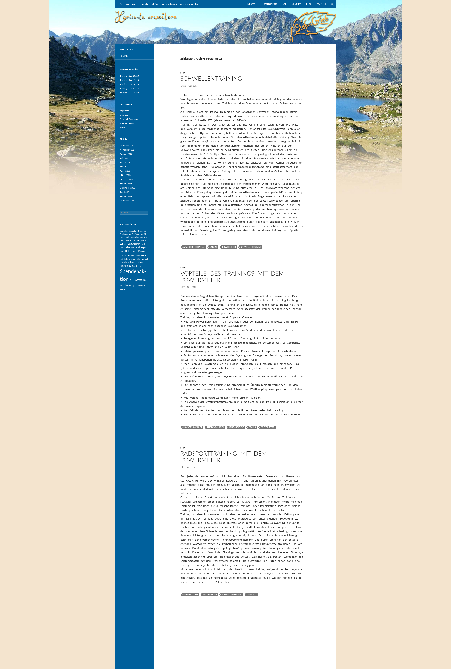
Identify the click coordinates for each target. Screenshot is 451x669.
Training (321, 4)
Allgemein (124, 111)
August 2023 (126, 154)
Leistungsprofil (134, 244)
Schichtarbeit (129, 259)
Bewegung (142, 231)
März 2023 (125, 175)
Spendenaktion (127, 123)
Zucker (123, 289)
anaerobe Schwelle (128, 231)
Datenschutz (270, 4)
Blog (308, 4)
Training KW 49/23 (129, 80)
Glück (122, 241)
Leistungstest (236, 427)
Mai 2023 (124, 167)
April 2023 (125, 171)
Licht (127, 251)
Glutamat (144, 237)
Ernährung (124, 115)
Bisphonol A (125, 234)
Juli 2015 (124, 192)
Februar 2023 (126, 179)
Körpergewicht (140, 241)
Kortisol (129, 241)
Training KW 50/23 (129, 76)
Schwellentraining (211, 79)
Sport (122, 128)
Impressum (252, 4)
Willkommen (126, 49)
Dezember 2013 (127, 200)
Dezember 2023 (127, 146)
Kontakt (296, 4)
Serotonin (136, 266)
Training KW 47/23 (129, 88)
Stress (138, 280)
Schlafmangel (142, 259)
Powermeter (229, 247)
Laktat (123, 244)
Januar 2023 (126, 184)
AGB (284, 4)
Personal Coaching (129, 119)
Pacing (134, 251)
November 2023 (128, 150)
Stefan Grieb (129, 4)
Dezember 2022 (127, 188)
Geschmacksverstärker (129, 237)
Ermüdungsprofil (139, 234)
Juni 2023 (125, 162)
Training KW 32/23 (129, 93)
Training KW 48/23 (129, 84)
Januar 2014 (126, 196)
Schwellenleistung (127, 262)
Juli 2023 (124, 158)
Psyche (131, 256)
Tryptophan (140, 285)
